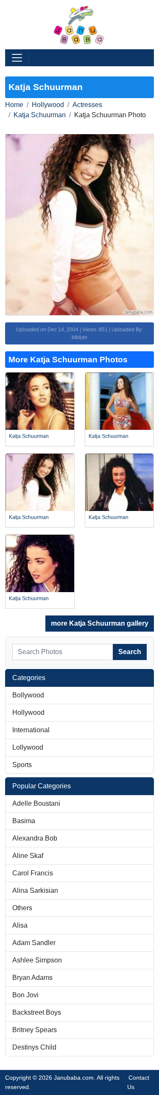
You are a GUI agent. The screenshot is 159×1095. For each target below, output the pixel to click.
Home (14, 104)
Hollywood (48, 104)
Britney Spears (34, 1029)
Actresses (87, 104)
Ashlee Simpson (37, 960)
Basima (23, 820)
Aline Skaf (27, 855)
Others (22, 908)
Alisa (20, 925)
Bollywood (28, 695)
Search (129, 651)
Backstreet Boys (36, 1012)
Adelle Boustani (36, 803)
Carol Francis (32, 873)
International (31, 730)
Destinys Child (34, 1047)
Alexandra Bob (34, 838)
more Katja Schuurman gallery (99, 623)
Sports (22, 764)
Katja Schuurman (40, 115)
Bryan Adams (32, 977)
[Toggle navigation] (17, 57)
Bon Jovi (25, 995)
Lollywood (27, 747)
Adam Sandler (34, 942)
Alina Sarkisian (35, 890)
